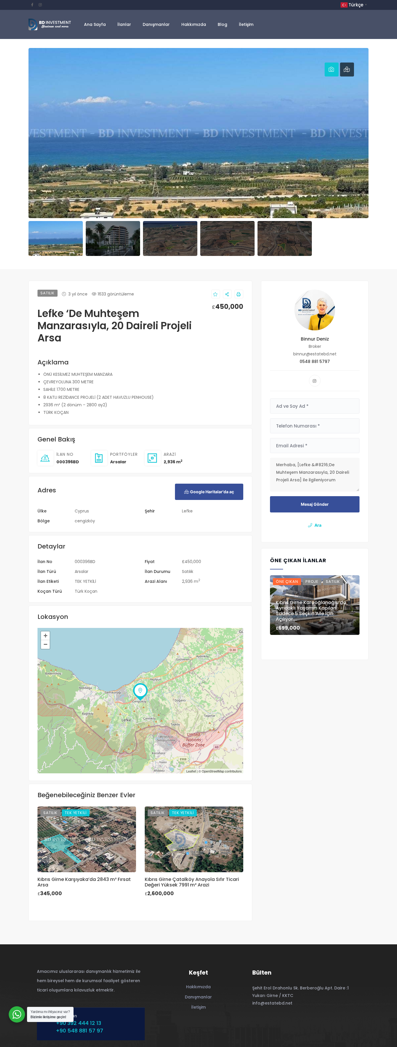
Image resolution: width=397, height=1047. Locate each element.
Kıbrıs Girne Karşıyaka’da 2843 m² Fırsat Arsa (84, 882)
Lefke (187, 511)
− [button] (45, 644)
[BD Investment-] (49, 24)
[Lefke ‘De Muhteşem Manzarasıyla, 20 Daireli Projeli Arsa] (314, 310)
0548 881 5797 (315, 361)
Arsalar (118, 462)
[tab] (332, 69)
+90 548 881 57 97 (79, 1030)
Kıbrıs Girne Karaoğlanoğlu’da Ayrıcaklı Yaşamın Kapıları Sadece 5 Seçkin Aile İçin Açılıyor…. (311, 611)
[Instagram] (315, 381)
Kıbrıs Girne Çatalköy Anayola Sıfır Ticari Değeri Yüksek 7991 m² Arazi (192, 882)
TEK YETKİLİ (85, 581)
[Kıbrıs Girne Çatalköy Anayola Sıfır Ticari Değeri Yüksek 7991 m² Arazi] (194, 839)
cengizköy (85, 521)
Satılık (187, 571)
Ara (317, 525)
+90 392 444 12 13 (78, 1023)
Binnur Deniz (315, 339)
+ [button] (45, 635)
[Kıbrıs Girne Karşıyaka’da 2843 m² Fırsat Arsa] (86, 839)
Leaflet (191, 771)
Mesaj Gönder (315, 504)
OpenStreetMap (213, 771)
